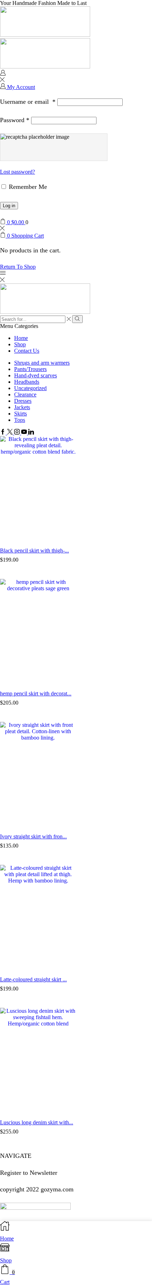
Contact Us (26, 351)
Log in (9, 205)
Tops (19, 420)
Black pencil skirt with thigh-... (34, 551)
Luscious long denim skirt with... (36, 1122)
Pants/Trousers (30, 369)
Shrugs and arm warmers (42, 363)
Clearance (25, 394)
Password (14, 120)
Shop (20, 344)
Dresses (22, 401)
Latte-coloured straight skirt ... (33, 979)
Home (21, 338)
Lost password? (17, 172)
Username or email (27, 101)
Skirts (20, 414)
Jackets (22, 407)
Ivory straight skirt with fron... (33, 836)
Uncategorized (30, 388)
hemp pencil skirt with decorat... (35, 693)
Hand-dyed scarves (35, 375)
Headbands (26, 382)
